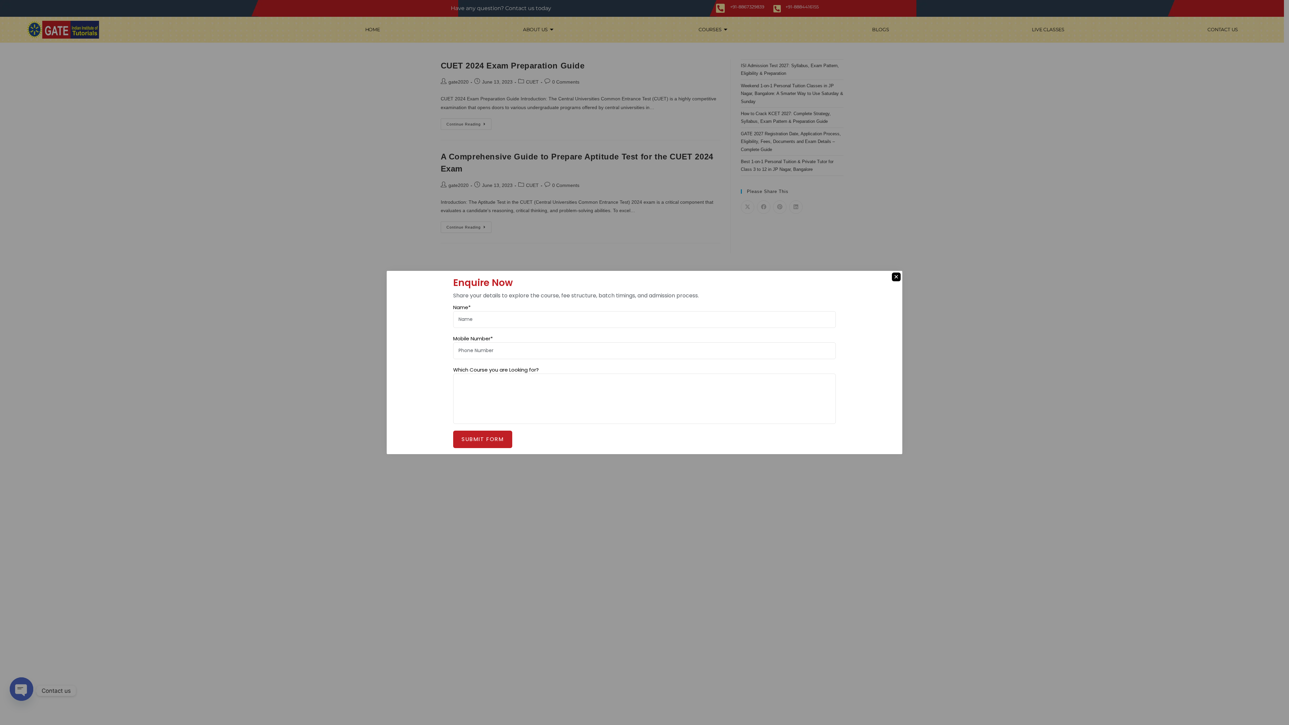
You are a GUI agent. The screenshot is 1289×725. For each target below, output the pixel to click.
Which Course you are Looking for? (496, 369)
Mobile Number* (473, 338)
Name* (462, 307)
